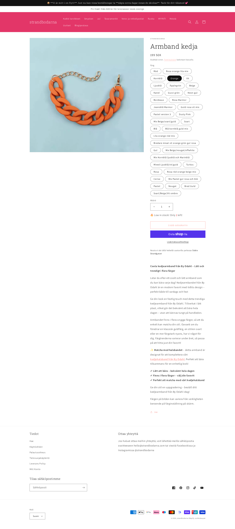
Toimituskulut (170, 59)
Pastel (157, 186)
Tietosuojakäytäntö (40, 458)
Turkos (190, 164)
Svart (187, 121)
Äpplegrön (175, 85)
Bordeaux (159, 99)
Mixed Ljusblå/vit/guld (166, 164)
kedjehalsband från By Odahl (167, 359)
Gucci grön (174, 92)
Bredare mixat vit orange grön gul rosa (175, 143)
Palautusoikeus (37, 452)
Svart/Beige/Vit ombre (166, 193)
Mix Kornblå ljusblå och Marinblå (172, 157)
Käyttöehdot (36, 446)
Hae (32, 441)
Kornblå (158, 78)
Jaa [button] (156, 412)
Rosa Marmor (179, 99)
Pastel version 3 (162, 114)
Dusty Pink (185, 114)
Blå (155, 128)
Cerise (157, 179)
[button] (189, 22)
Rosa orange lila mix (177, 71)
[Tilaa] (83, 487)
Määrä (153, 200)
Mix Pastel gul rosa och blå (183, 179)
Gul (155, 150)
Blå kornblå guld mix (176, 128)
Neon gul (193, 92)
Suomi (36, 516)
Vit (187, 78)
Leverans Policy (38, 463)
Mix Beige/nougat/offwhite (180, 150)
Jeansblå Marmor (163, 107)
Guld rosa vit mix (190, 107)
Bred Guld (190, 186)
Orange (174, 78)
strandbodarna (182, 518)
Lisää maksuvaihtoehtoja (178, 242)
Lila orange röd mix (164, 135)
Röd (156, 71)
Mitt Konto (35, 469)
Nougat (172, 186)
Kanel (157, 92)
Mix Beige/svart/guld (165, 121)
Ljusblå (158, 85)
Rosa (156, 171)
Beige (192, 85)
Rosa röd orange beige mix (181, 171)
